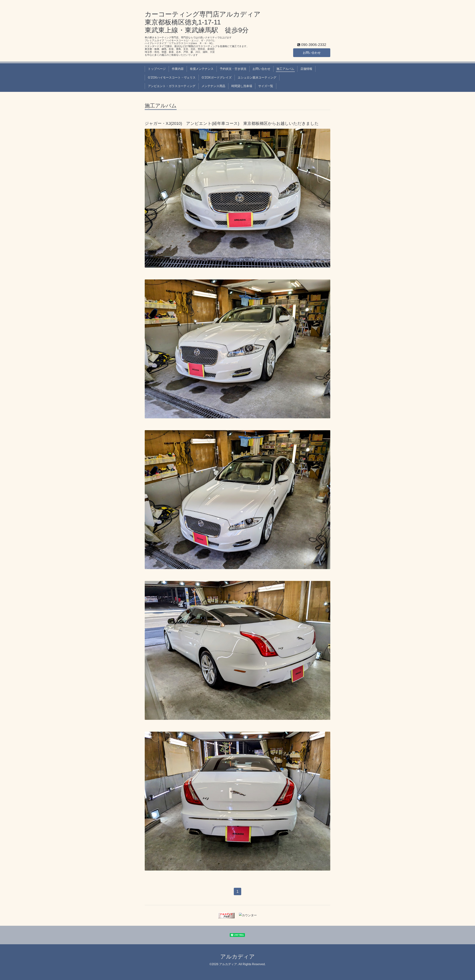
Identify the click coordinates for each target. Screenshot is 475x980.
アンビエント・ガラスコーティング (171, 86)
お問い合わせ (312, 52)
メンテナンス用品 (213, 86)
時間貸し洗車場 (241, 86)
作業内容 (178, 68)
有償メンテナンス (202, 68)
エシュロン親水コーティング (257, 77)
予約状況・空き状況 (233, 68)
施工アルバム (285, 68)
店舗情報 (306, 68)
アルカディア (237, 957)
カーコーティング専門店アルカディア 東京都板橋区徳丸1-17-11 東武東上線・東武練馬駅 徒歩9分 (203, 22)
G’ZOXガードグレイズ (217, 77)
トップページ (157, 68)
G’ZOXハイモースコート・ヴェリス (172, 77)
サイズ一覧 (265, 86)
